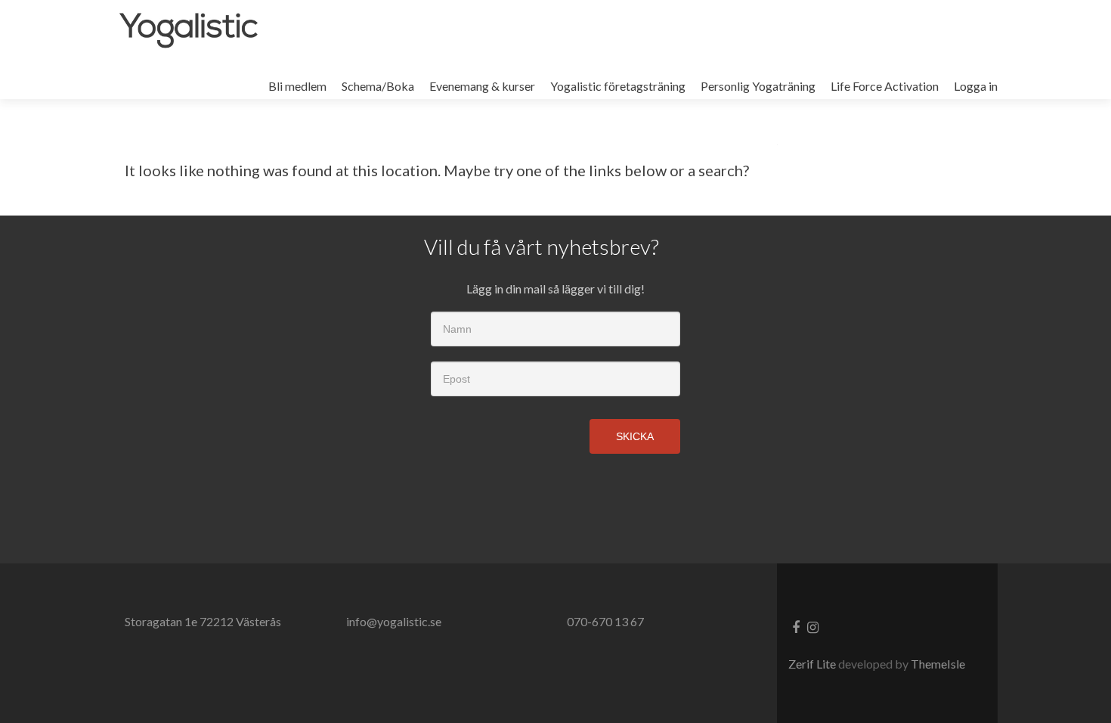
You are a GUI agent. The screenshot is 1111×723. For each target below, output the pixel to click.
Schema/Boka (378, 86)
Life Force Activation (885, 86)
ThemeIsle (938, 663)
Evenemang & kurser (482, 86)
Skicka (635, 436)
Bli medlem (297, 86)
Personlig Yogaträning (758, 86)
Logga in (976, 86)
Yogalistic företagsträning (617, 86)
